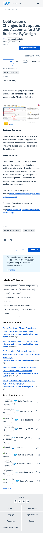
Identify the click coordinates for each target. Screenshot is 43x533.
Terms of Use (32, 508)
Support (32, 521)
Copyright (10, 515)
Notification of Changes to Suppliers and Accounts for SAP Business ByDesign (21, 27)
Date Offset (7, 301)
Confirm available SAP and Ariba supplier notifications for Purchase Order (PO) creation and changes (21, 354)
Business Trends (9, 289)
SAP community (29, 230)
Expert (6, 313)
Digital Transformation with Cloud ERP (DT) (17, 305)
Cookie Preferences (10, 527)
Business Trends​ (25, 289)
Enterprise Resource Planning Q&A (18, 360)
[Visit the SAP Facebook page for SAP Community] (15, 501)
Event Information (9, 309)
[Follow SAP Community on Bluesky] (19, 501)
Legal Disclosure (32, 515)
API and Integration (10, 286)
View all (6, 489)
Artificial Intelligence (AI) (27, 286)
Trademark (11, 521)
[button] (12, 66)
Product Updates (9, 80)
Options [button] (20, 52)
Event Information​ (26, 309)
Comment (11, 270)
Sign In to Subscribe (29, 48)
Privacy (10, 508)
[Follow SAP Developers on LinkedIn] (28, 501)
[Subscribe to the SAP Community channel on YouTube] (24, 501)
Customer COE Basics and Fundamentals (17, 297)
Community (16, 3)
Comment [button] (34, 250)
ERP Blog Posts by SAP (12, 9)
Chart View (15, 293)
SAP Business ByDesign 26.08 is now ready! (20, 341)
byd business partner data (12, 230)
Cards (6, 293)
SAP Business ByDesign (11, 72)
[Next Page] (23, 317)
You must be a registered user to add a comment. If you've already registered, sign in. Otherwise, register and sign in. (20, 261)
